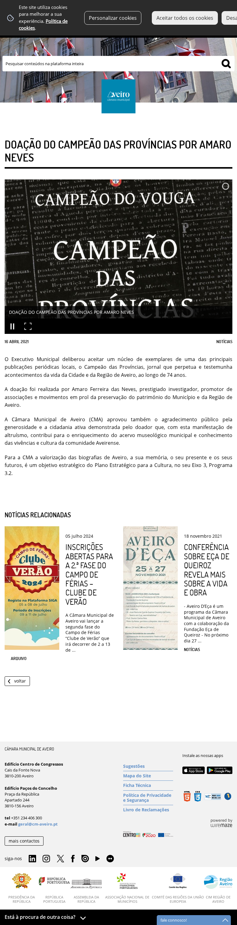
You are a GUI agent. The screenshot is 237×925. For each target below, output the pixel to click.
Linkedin (32, 859)
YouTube (97, 860)
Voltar (20, 681)
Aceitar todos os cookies (184, 18)
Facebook (73, 859)
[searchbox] (118, 63)
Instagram (46, 859)
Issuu (85, 859)
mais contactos (24, 841)
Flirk (110, 859)
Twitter (60, 859)
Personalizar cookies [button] (113, 18)
